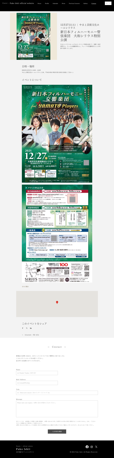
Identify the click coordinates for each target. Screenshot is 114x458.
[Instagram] (91, 446)
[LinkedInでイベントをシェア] (31, 328)
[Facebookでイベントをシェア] (22, 328)
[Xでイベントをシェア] (27, 328)
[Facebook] (87, 446)
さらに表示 (25, 286)
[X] (96, 446)
